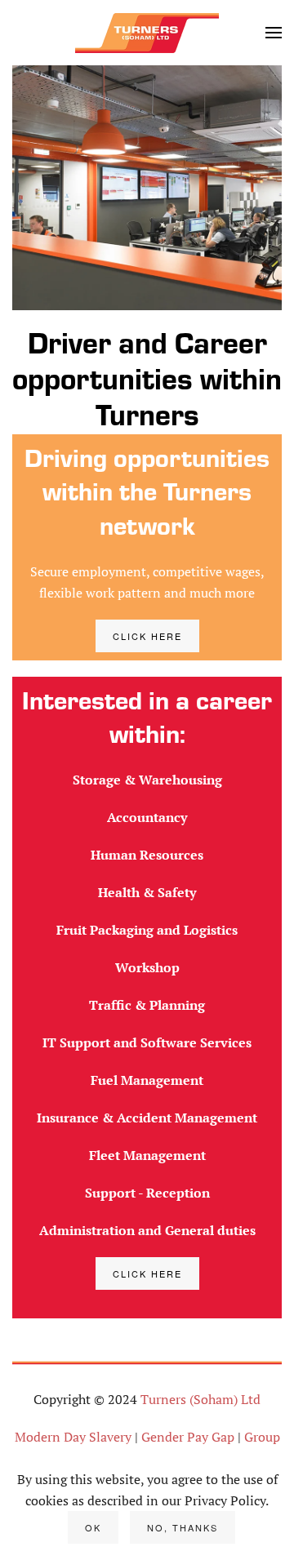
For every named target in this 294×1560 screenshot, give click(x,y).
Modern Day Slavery (73, 1437)
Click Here (147, 635)
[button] (273, 32)
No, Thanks (182, 1527)
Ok (93, 1527)
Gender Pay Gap (187, 1437)
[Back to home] (147, 32)
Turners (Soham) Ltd (200, 1399)
